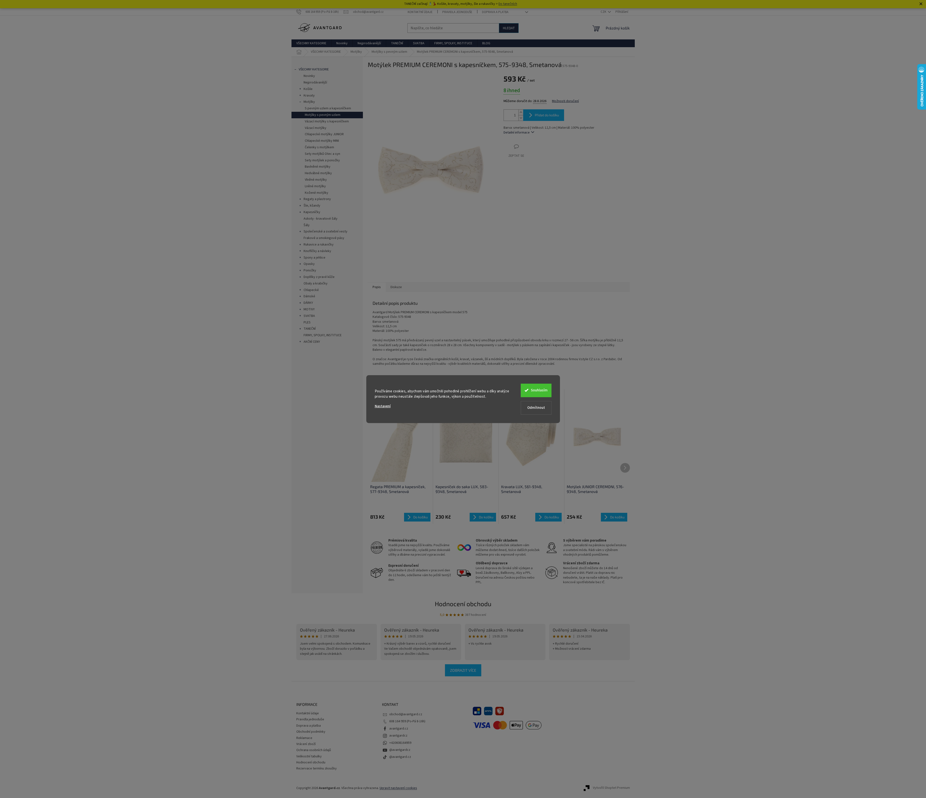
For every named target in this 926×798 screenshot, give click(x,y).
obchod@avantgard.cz (405, 714)
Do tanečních (507, 3)
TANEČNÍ (310, 328)
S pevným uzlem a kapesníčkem (328, 108)
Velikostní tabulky (309, 756)
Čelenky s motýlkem (319, 147)
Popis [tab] (377, 287)
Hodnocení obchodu (463, 603)
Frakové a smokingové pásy (324, 238)
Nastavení (383, 406)
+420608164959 (400, 742)
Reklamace (304, 738)
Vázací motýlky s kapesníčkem (327, 121)
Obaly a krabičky (316, 283)
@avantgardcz (399, 749)
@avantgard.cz (400, 756)
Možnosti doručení (565, 101)
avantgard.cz (398, 728)
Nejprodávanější (315, 82)
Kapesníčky (312, 212)
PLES (307, 322)
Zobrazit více (463, 670)
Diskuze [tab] (396, 287)
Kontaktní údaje (420, 12)
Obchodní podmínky (310, 731)
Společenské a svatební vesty (325, 231)
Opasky (309, 263)
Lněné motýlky (315, 186)
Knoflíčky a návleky (317, 251)
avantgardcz (398, 735)
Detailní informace (517, 132)
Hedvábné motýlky (318, 173)
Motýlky (309, 101)
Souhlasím (539, 390)
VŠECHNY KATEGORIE (314, 69)
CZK (604, 12)
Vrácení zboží (306, 744)
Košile (308, 89)
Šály (307, 225)
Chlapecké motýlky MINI (322, 140)
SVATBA (309, 315)
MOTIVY (309, 309)
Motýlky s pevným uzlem (322, 114)
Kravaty (309, 95)
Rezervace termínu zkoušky (316, 768)
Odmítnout (536, 407)
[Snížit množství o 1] (520, 118)
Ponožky (310, 270)
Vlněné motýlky (316, 179)
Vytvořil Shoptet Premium (611, 788)
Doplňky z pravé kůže (319, 277)
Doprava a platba (495, 12)
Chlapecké (311, 290)
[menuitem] (311, 43)
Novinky (309, 76)
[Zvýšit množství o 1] (520, 112)
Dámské (309, 296)
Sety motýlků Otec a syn (322, 153)
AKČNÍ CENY (312, 341)
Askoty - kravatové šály (320, 218)
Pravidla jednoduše (457, 12)
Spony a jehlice (314, 257)
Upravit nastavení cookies (398, 788)
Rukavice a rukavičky (319, 244)
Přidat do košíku (547, 115)
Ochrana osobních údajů (313, 750)
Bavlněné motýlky (317, 166)
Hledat (509, 28)
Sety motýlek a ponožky (322, 160)
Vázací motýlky (315, 128)
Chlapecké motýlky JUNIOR (324, 134)
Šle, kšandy (312, 205)
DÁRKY (308, 302)
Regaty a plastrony (317, 199)
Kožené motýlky (316, 192)
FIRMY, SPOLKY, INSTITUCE (323, 335)
